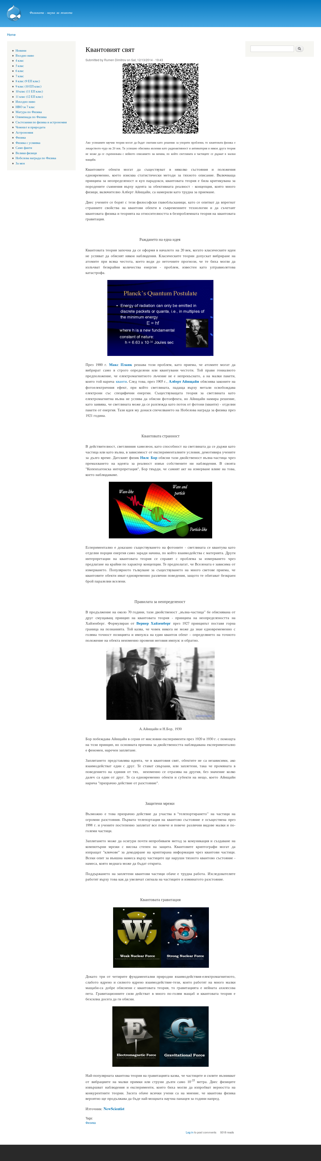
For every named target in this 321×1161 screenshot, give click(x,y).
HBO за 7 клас (25, 107)
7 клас (20, 76)
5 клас (20, 66)
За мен (20, 163)
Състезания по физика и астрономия (41, 122)
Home (11, 34)
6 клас (20, 71)
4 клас (20, 60)
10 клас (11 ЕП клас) (29, 91)
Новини (21, 50)
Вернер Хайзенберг (153, 623)
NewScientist (114, 1108)
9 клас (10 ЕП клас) (28, 86)
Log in (189, 1132)
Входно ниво (25, 55)
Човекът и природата (30, 127)
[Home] (14, 13)
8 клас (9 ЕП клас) (28, 81)
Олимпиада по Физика (31, 117)
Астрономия (24, 132)
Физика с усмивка (28, 143)
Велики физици (26, 153)
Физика (21, 137)
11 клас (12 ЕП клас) (29, 96)
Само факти (24, 148)
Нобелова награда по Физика (36, 158)
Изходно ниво (25, 102)
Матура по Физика (29, 112)
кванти (121, 381)
